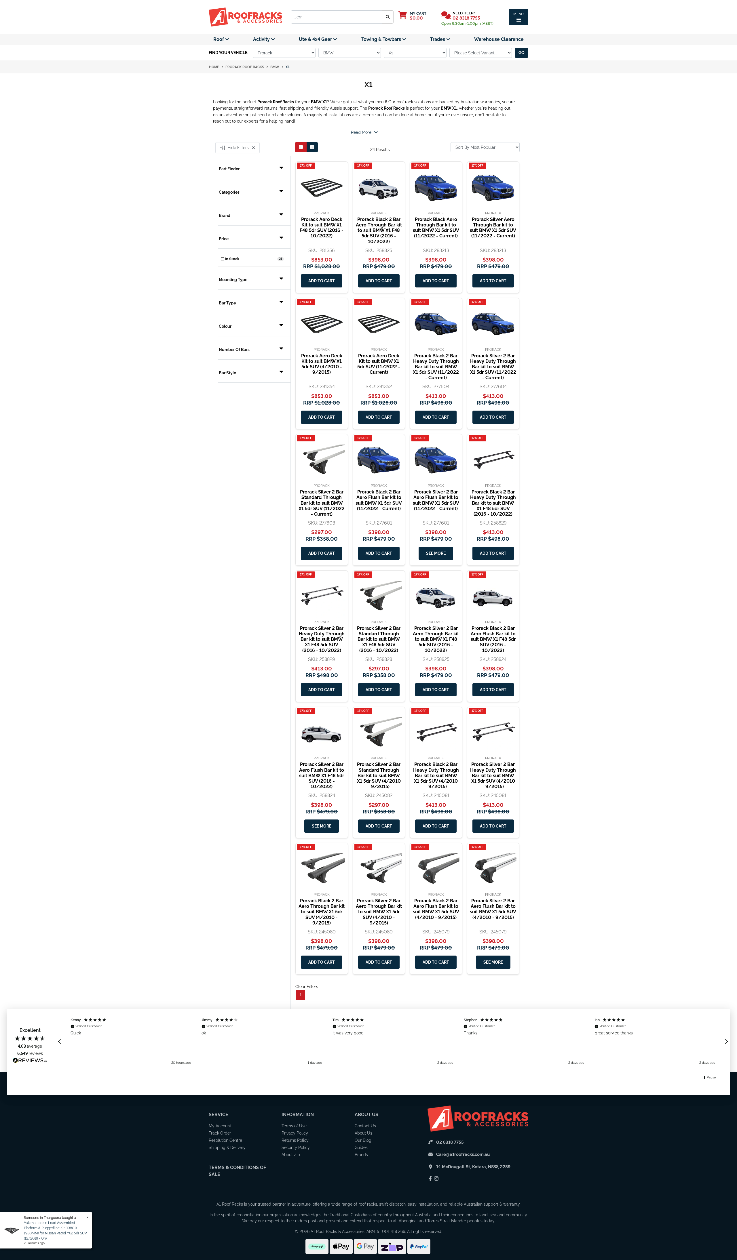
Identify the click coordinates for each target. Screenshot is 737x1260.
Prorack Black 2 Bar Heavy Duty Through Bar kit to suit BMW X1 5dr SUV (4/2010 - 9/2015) (436, 775)
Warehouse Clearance (499, 39)
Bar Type (227, 303)
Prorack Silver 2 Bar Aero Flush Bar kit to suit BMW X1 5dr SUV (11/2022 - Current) (436, 500)
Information (298, 1114)
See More (436, 553)
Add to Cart (321, 281)
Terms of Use (294, 1126)
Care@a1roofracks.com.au (463, 1154)
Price (224, 239)
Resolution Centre (225, 1140)
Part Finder (229, 169)
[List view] (312, 147)
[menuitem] (221, 39)
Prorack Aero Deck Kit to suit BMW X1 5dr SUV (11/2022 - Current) (378, 364)
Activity (262, 39)
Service (218, 1114)
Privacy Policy (295, 1133)
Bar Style (227, 373)
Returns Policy (295, 1140)
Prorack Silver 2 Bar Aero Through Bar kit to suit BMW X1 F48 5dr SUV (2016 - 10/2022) (436, 639)
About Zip (291, 1154)
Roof (219, 39)
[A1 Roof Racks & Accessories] (245, 16)
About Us (366, 1114)
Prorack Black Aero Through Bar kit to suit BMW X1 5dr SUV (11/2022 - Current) (436, 228)
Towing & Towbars (381, 39)
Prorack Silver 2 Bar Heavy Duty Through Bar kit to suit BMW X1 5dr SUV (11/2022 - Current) (493, 367)
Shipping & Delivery (227, 1147)
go (521, 52)
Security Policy (296, 1147)
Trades (438, 39)
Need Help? (464, 13)
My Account (220, 1126)
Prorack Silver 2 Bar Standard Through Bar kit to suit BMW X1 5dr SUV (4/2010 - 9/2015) (379, 775)
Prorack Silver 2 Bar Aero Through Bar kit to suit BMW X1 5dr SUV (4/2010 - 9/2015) (379, 912)
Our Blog (363, 1140)
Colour (225, 326)
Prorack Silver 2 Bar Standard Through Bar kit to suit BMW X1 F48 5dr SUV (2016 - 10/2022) (378, 639)
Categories (229, 192)
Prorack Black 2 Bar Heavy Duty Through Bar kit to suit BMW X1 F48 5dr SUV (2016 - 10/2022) (493, 503)
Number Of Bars (234, 349)
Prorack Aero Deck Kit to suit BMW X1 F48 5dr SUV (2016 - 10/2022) (321, 228)
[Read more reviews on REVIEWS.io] (30, 1061)
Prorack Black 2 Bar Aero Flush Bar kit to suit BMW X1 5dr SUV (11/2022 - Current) (379, 500)
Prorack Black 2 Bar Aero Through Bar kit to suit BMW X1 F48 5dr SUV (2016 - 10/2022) (379, 230)
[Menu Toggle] (518, 17)
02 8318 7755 (466, 18)
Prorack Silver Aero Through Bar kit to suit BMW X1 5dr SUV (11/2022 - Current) (493, 228)
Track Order (220, 1133)
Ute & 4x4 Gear (316, 39)
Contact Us (365, 1126)
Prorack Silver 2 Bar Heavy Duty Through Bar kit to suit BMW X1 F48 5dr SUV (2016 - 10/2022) (322, 639)
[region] (393, 1041)
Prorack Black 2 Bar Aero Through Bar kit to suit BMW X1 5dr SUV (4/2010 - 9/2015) (322, 912)
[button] (60, 1042)
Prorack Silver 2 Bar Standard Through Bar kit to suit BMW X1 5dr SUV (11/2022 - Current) (322, 503)
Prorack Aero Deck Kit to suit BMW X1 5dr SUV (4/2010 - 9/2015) (321, 364)
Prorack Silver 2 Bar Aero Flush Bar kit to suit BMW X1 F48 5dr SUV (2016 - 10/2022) (321, 775)
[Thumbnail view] (301, 147)
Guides (361, 1147)
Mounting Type (233, 279)
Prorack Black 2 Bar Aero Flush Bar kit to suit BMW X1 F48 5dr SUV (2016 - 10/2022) (493, 639)
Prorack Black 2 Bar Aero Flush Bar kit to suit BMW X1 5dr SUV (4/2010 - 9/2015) (436, 909)
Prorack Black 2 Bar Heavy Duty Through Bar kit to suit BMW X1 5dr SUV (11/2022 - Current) (436, 367)
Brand (224, 215)
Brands (361, 1154)
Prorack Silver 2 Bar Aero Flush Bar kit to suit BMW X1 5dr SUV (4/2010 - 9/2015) (493, 909)
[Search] (388, 17)
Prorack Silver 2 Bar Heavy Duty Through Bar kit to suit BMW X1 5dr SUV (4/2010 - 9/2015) (493, 775)
